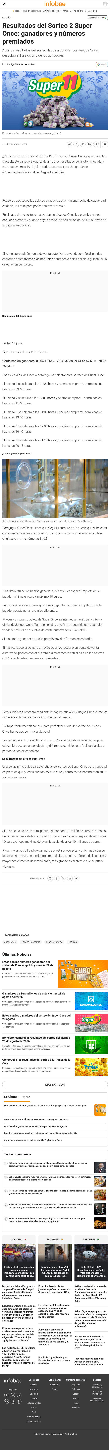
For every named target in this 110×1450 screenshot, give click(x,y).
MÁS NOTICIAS (55, 1084)
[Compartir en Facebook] (76, 144)
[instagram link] (19, 1395)
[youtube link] (6, 1401)
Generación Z (91, 11)
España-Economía (31, 942)
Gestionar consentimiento (97, 1399)
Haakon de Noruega (32, 11)
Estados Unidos (34, 1403)
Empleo (55, 1389)
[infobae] (55, 4)
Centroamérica (34, 1417)
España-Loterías (54, 942)
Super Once (10, 942)
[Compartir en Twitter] (83, 144)
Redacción (55, 1385)
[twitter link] (13, 1395)
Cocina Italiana (76, 11)
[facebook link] (6, 1395)
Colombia (34, 1394)
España (6, 17)
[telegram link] (13, 1401)
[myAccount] (105, 4)
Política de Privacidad (97, 1392)
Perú (34, 1412)
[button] (4, 4)
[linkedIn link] (19, 1401)
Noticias (72, 942)
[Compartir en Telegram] (96, 144)
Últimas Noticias (34, 1421)
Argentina (34, 1389)
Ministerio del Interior (52, 11)
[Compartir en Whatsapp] (69, 144)
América (34, 1385)
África (65, 11)
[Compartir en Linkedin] (89, 144)
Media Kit (76, 1407)
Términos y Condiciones (97, 1386)
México (34, 1407)
